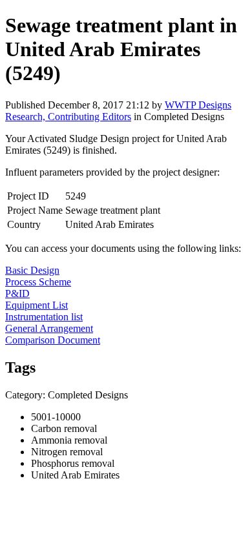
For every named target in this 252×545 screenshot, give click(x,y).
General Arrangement (49, 328)
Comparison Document (52, 339)
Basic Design (32, 270)
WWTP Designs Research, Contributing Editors (118, 110)
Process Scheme (38, 281)
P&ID (17, 293)
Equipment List (36, 305)
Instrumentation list (44, 316)
